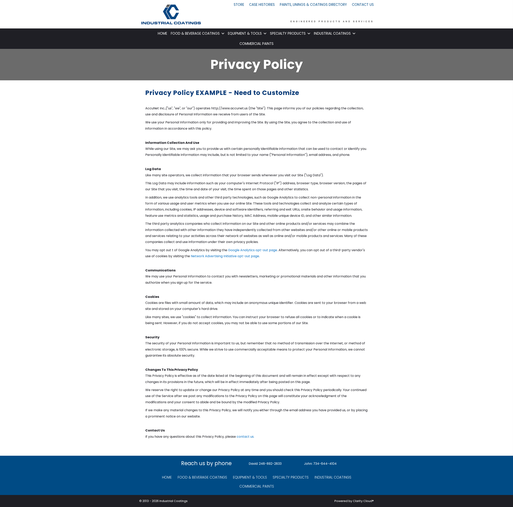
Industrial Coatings (332, 477)
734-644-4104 (325, 463)
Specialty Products (291, 477)
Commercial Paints (256, 486)
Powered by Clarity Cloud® (354, 501)
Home (167, 477)
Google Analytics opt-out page (252, 250)
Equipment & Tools (250, 477)
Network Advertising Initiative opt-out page (225, 256)
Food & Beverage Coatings (202, 477)
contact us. (245, 436)
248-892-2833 (270, 463)
